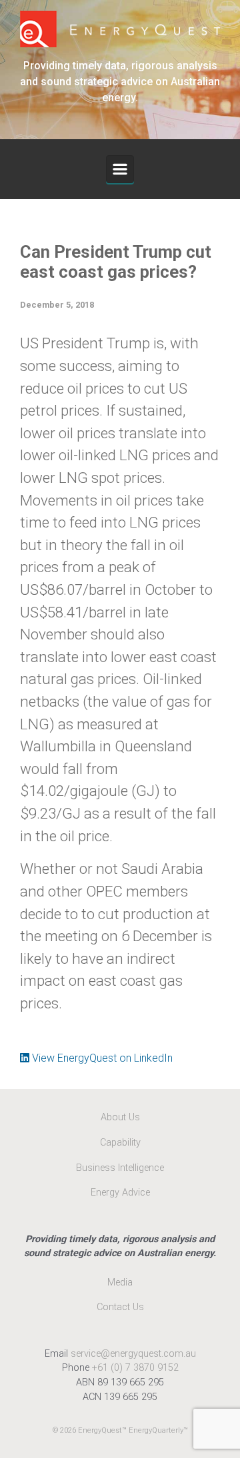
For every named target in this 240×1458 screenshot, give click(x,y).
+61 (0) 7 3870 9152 (135, 1367)
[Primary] (120, 169)
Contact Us (120, 1307)
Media (120, 1282)
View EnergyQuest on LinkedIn (101, 1058)
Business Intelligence (120, 1168)
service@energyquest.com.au (133, 1353)
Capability (120, 1142)
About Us (120, 1117)
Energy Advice (120, 1192)
